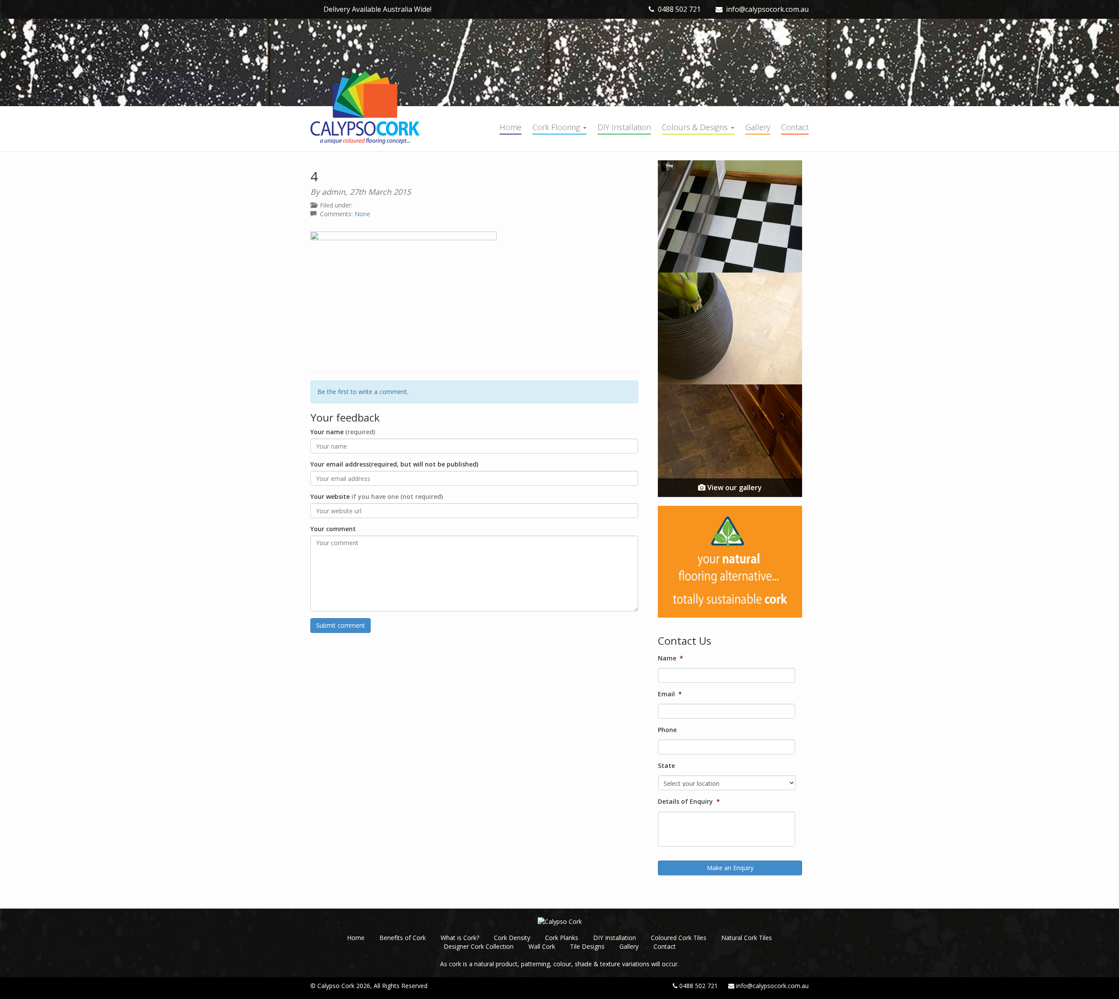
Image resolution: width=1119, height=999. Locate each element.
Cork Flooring (557, 127)
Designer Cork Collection (479, 946)
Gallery (757, 127)
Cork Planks (561, 937)
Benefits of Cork (402, 937)
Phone (667, 730)
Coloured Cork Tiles (678, 937)
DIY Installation (624, 127)
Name (670, 658)
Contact (795, 127)
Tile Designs (587, 946)
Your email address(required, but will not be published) (394, 464)
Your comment (333, 529)
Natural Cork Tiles (746, 937)
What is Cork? (460, 937)
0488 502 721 (679, 9)
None (362, 214)
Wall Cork (541, 946)
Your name (342, 432)
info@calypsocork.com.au (767, 9)
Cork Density (512, 937)
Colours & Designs (696, 127)
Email (670, 694)
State (666, 766)
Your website (376, 496)
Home (510, 127)
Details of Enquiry (689, 801)
